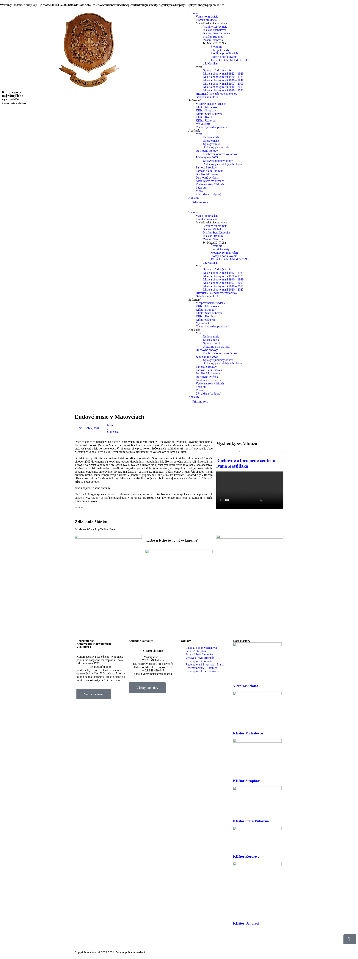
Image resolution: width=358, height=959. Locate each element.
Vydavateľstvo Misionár (210, 184)
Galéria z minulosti (207, 97)
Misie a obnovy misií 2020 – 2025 (223, 90)
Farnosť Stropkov (206, 167)
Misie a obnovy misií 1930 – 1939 (223, 76)
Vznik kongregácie (207, 16)
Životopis (216, 46)
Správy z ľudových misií (217, 70)
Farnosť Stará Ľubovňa (209, 170)
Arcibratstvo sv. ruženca (210, 180)
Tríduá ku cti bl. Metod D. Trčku (230, 60)
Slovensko (113, 431)
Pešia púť (201, 187)
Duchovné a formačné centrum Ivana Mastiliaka (246, 463)
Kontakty (193, 197)
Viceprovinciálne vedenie (211, 103)
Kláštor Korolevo (206, 117)
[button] (80, 529)
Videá (199, 191)
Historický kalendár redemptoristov (216, 93)
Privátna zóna (200, 202)
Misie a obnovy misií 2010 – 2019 (223, 87)
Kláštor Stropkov (213, 36)
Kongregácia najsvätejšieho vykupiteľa (14, 97)
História (193, 13)
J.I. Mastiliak (210, 63)
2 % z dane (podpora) (208, 194)
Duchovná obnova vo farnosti (220, 154)
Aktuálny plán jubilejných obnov (222, 164)
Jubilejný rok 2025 (207, 157)
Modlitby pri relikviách (224, 53)
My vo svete (203, 123)
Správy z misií (211, 144)
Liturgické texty (220, 50)
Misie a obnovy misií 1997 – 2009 (223, 83)
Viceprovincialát (245, 686)
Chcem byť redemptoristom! (212, 127)
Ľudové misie (211, 137)
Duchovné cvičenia (207, 177)
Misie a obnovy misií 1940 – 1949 (223, 80)
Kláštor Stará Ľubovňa (216, 33)
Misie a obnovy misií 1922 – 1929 (223, 73)
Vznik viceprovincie (215, 26)
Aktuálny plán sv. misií (216, 147)
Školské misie (211, 140)
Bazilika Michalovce (208, 174)
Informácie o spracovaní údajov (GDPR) (171, 952)
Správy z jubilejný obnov (218, 160)
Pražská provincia (206, 19)
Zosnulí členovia (213, 40)
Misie (199, 133)
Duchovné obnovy (207, 150)
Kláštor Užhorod (206, 120)
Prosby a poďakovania (224, 56)
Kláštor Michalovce (214, 29)
